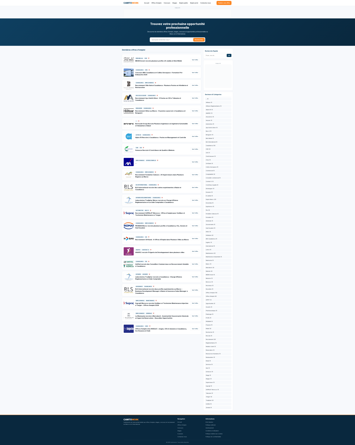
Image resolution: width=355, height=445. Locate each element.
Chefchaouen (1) (211, 156)
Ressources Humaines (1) (213, 353)
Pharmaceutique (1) (211, 310)
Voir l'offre (195, 60)
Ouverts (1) (209, 307)
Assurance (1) (210, 116)
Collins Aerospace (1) (212, 167)
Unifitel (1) (209, 404)
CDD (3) (208, 149)
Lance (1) (208, 249)
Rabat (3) (208, 328)
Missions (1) (209, 278)
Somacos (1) (209, 371)
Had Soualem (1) (210, 228)
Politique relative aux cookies (214, 433)
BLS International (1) (211, 142)
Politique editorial (210, 425)
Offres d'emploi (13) (211, 292)
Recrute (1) (209, 335)
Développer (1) (210, 188)
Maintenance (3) (210, 253)
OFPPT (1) (208, 300)
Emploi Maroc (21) (211, 199)
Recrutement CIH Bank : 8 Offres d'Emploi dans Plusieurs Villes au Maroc (162, 240)
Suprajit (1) (209, 386)
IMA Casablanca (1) (211, 239)
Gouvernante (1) (210, 224)
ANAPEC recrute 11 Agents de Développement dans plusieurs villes (159, 252)
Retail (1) (208, 361)
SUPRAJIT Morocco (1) (212, 389)
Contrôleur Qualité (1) (212, 185)
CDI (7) (208, 152)
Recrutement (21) (211, 339)
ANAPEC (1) (209, 113)
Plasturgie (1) (209, 314)
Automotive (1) (210, 124)
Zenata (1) (209, 407)
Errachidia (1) (209, 203)
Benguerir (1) (209, 134)
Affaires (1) (209, 102)
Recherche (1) (210, 332)
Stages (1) (209, 378)
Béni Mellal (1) (210, 138)
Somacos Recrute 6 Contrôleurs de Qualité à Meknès (154, 150)
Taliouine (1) (209, 393)
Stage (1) (208, 375)
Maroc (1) (208, 264)
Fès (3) (208, 210)
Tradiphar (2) (209, 400)
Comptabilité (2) (210, 174)
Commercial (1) (210, 170)
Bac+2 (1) (208, 131)
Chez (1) (208, 160)
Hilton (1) (208, 231)
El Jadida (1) (209, 196)
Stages (174, 3)
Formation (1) (209, 217)
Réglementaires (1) (211, 343)
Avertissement (210, 428)
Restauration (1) (210, 357)
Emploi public (183, 3)
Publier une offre (224, 3)
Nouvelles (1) (209, 289)
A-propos (180, 433)
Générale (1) (209, 221)
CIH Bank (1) (209, 163)
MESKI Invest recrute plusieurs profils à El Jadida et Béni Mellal (158, 61)
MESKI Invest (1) (210, 274)
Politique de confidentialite (213, 436)
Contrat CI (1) (209, 181)
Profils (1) (208, 318)
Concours (167, 3)
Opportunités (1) (210, 303)
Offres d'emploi (156, 3)
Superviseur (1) (210, 382)
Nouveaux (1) (209, 285)
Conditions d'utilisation (212, 430)
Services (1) (209, 364)
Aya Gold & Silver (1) (211, 127)
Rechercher (199, 40)
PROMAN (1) (209, 321)
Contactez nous (205, 3)
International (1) (210, 246)
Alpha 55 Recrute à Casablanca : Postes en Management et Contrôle (160, 137)
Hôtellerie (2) (209, 235)
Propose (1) (209, 325)
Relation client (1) (211, 346)
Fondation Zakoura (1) (212, 213)
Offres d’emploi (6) (211, 296)
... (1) (207, 99)
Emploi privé (194, 3)
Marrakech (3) (210, 267)
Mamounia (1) (210, 260)
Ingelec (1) (209, 242)
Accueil (146, 3)
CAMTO (131, 3)
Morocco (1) (209, 282)
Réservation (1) (210, 350)
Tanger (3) (209, 396)
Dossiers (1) (209, 192)
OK (229, 55)
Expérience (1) (210, 206)
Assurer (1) (209, 120)
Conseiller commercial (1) (213, 178)
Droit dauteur (209, 422)
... (136, 163)
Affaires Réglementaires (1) (213, 106)
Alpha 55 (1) (209, 109)
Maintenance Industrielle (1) (214, 256)
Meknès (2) (209, 271)
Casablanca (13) (210, 145)
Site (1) (208, 368)
